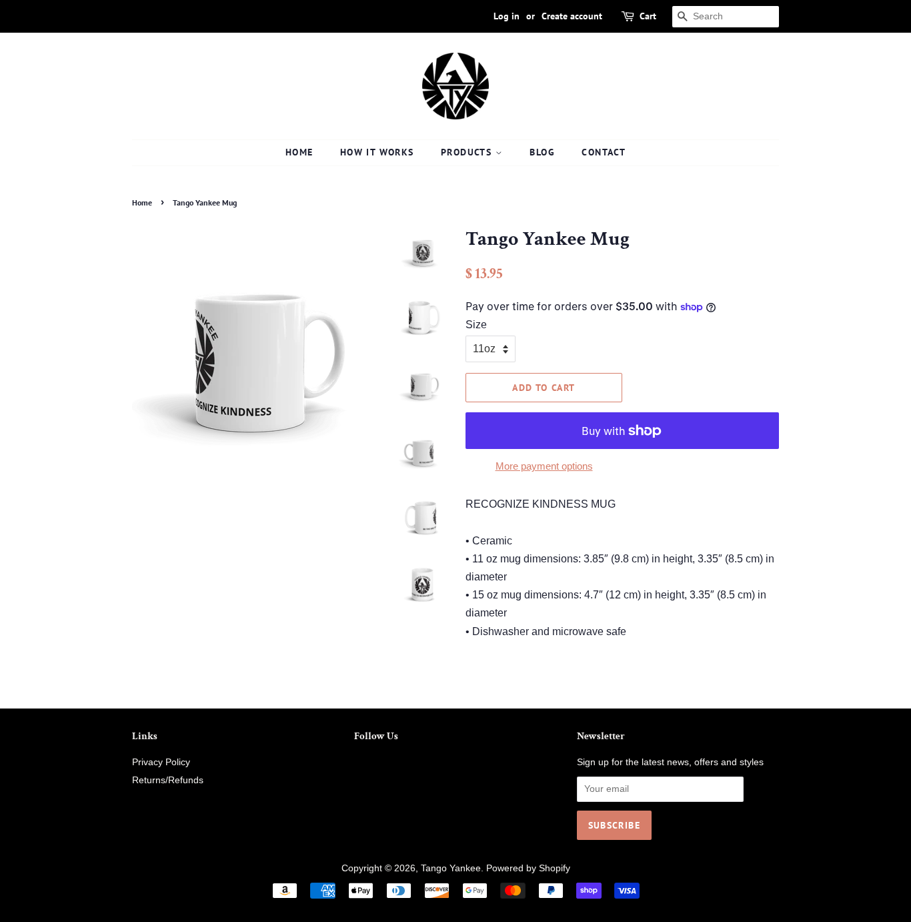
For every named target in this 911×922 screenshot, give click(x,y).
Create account (572, 16)
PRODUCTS (468, 152)
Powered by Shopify (528, 868)
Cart (648, 16)
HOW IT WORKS (377, 152)
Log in (507, 16)
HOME (299, 152)
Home (142, 202)
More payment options (544, 466)
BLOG (542, 152)
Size (476, 324)
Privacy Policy (161, 762)
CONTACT (604, 152)
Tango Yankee (451, 868)
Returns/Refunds (167, 780)
